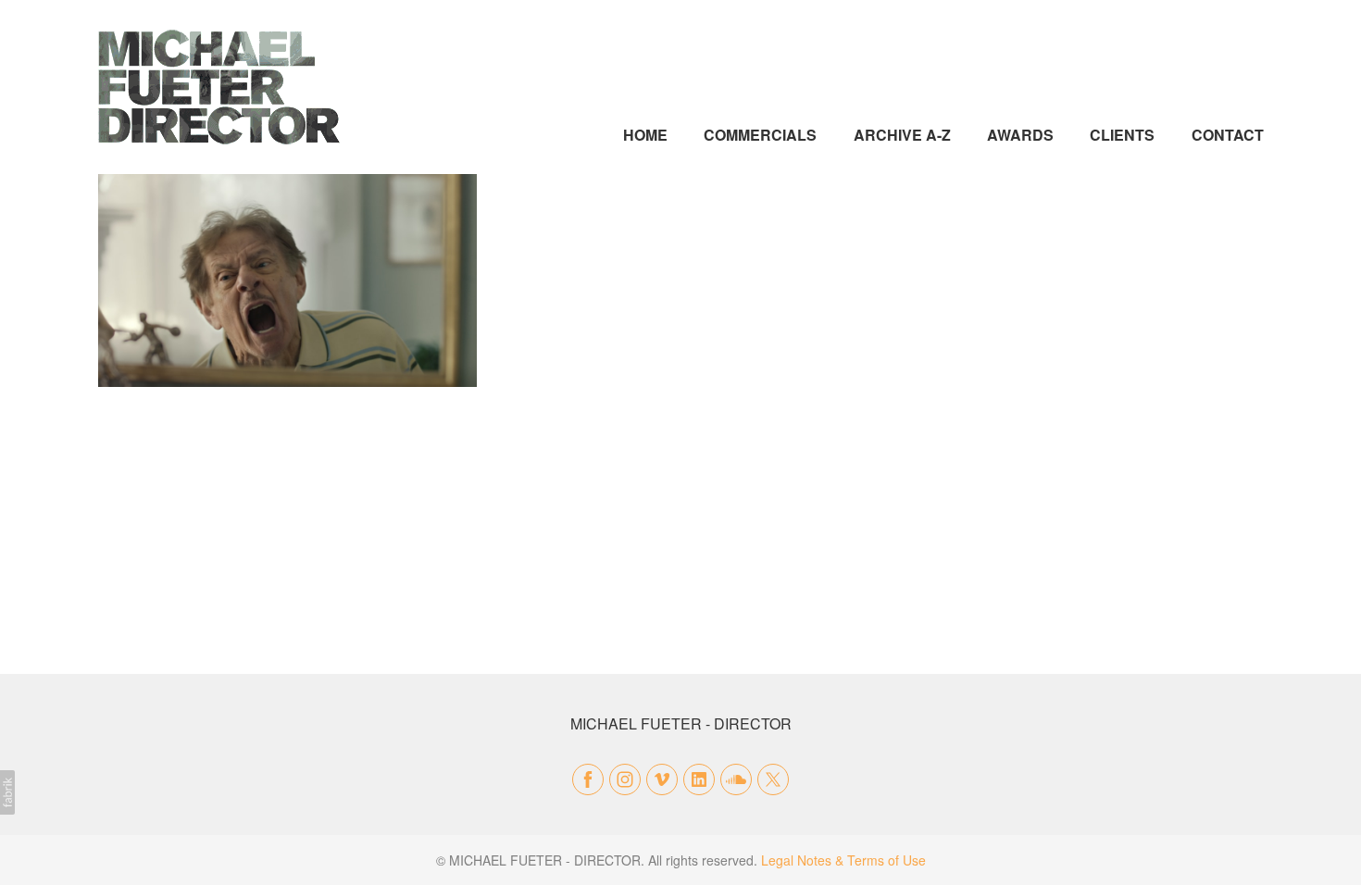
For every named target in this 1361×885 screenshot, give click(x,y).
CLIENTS (1122, 134)
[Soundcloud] (736, 779)
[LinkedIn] (699, 779)
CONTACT (1228, 134)
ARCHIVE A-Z (902, 134)
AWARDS (1020, 134)
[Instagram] (625, 779)
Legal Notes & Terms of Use (843, 860)
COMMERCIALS (760, 134)
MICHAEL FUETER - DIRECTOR (681, 723)
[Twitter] (773, 779)
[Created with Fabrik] (7, 792)
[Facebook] (588, 779)
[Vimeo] (662, 779)
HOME (645, 134)
